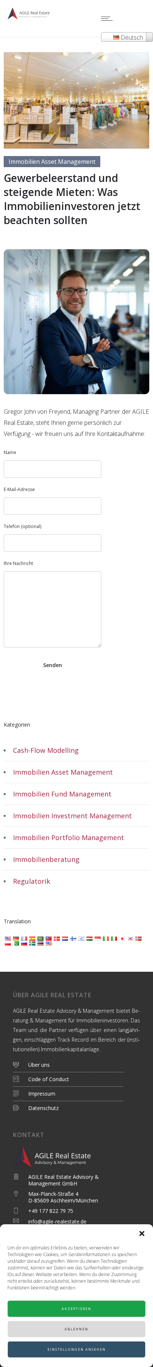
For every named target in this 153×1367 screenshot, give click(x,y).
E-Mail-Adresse (19, 489)
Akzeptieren (76, 1308)
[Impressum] (71, 1094)
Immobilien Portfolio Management (68, 837)
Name (10, 452)
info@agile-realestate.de (57, 1221)
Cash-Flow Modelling (46, 750)
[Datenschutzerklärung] (71, 1079)
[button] (142, 1233)
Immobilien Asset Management (63, 772)
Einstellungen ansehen (77, 1349)
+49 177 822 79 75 (50, 1210)
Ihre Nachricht (18, 563)
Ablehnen (76, 1329)
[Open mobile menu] (108, 18)
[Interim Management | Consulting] (71, 1067)
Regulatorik (31, 881)
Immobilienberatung (46, 859)
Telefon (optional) (22, 526)
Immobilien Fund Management (62, 793)
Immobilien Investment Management (72, 815)
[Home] (29, 17)
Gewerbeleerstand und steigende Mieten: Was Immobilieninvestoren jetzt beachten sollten (72, 199)
